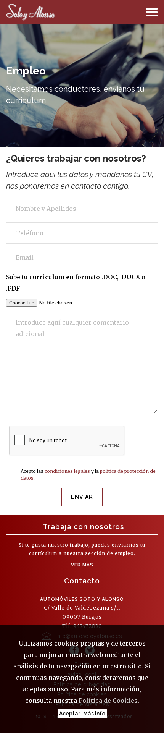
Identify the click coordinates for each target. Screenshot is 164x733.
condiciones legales (67, 471)
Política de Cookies (108, 700)
